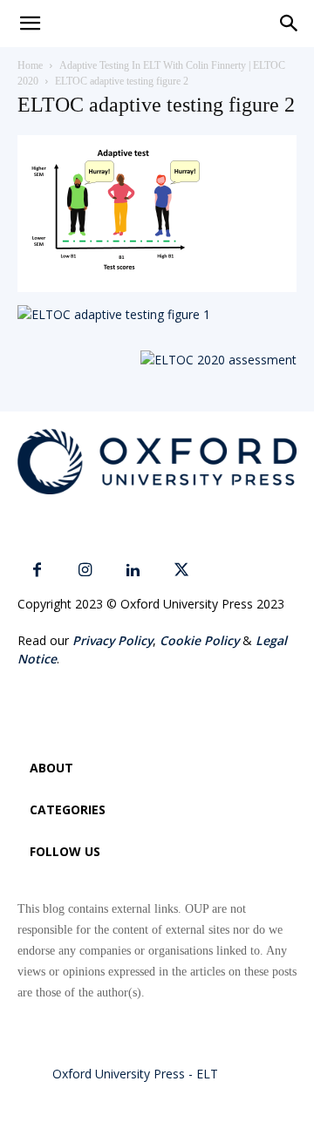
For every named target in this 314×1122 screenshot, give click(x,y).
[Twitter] (181, 570)
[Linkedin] (133, 570)
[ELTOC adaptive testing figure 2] (157, 287)
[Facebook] (37, 570)
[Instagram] (85, 570)
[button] (289, 23)
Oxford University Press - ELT (135, 1073)
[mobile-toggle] (30, 23)
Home (30, 65)
